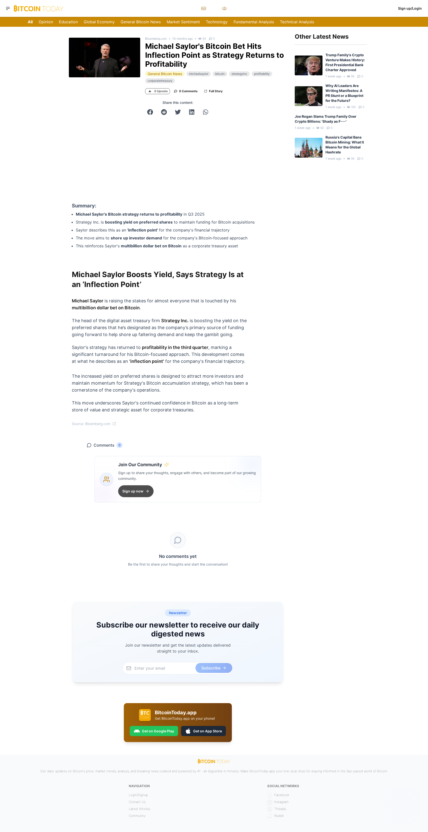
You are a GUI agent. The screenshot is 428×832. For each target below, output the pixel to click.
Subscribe (245, 446)
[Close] (278, 368)
